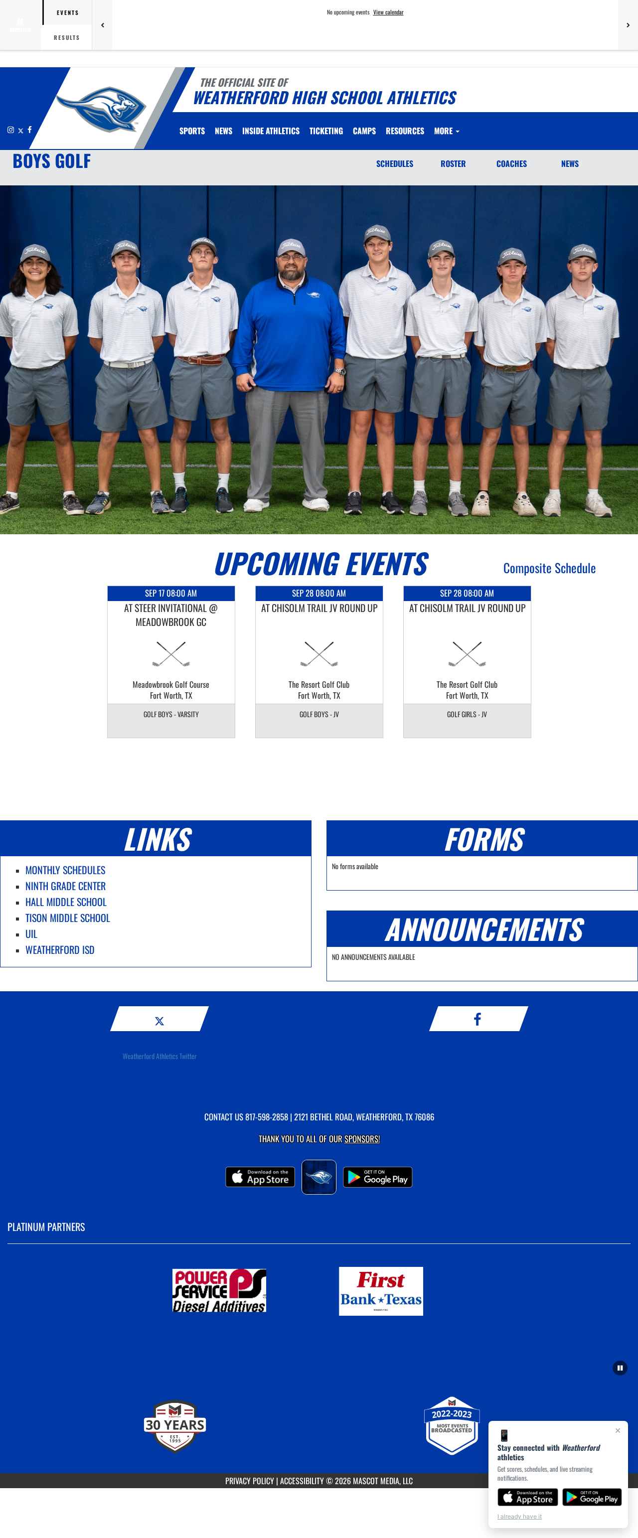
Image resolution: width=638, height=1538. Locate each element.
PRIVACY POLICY (249, 1481)
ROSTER (453, 163)
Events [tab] (68, 12)
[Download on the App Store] (527, 1497)
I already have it (519, 1516)
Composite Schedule (549, 567)
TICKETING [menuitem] (326, 131)
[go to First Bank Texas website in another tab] (400, 1291)
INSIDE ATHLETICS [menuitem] (271, 131)
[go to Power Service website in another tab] (238, 1291)
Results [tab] (67, 37)
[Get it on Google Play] (592, 1497)
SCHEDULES (394, 163)
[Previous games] (102, 25)
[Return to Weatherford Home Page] (101, 109)
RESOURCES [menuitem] (405, 131)
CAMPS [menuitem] (364, 131)
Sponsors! (362, 1138)
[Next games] (628, 25)
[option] (171, 662)
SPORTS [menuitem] (192, 131)
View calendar (388, 12)
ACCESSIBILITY (302, 1481)
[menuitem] (223, 130)
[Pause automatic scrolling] (620, 1368)
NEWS (570, 163)
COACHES (511, 163)
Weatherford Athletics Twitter (160, 1056)
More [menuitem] (444, 131)
